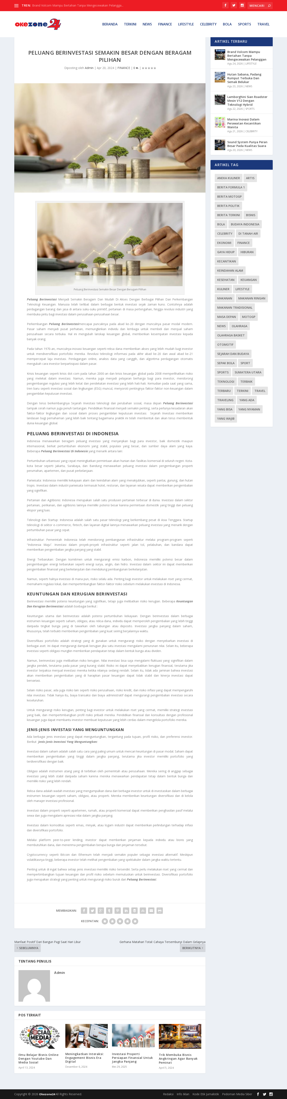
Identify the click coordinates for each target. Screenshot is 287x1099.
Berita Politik (228, 206)
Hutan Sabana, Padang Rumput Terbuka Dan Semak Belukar (244, 78)
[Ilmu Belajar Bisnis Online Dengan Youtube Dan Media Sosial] (39, 1036)
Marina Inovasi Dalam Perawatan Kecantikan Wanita (244, 123)
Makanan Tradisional (234, 307)
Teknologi (225, 382)
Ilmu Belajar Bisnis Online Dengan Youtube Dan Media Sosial (38, 1058)
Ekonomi (224, 243)
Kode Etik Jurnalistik (205, 1094)
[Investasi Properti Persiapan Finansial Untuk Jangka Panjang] (133, 1036)
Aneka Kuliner (228, 178)
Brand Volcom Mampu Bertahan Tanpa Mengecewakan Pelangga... (77, 5)
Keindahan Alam (230, 270)
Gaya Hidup (225, 252)
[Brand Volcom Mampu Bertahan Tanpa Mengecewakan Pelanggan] (220, 54)
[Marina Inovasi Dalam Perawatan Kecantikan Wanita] (220, 122)
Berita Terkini (228, 215)
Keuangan (249, 280)
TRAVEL (263, 24)
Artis (250, 178)
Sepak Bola (225, 363)
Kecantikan (226, 261)
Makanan (224, 298)
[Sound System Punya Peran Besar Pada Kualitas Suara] (220, 145)
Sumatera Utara (248, 372)
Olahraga (239, 326)
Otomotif (225, 344)
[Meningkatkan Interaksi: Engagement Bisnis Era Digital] (86, 1036)
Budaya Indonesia (245, 224)
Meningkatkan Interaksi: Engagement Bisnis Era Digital (84, 1057)
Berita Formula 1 (231, 187)
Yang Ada (247, 400)
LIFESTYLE (186, 24)
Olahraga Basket (231, 335)
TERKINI (130, 24)
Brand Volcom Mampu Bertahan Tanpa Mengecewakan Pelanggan (246, 55)
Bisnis (250, 215)
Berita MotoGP (229, 196)
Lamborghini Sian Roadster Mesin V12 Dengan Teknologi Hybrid (247, 100)
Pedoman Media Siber (237, 1094)
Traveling (225, 400)
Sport (245, 363)
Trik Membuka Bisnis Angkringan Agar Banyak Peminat (178, 1058)
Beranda (110, 24)
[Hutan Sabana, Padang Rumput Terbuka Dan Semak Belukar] (220, 77)
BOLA (227, 24)
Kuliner (223, 289)
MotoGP (248, 317)
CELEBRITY (208, 24)
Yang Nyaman (249, 409)
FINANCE (165, 24)
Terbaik (246, 382)
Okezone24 (47, 1094)
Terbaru (224, 391)
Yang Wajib (225, 419)
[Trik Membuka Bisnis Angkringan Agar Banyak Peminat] (180, 1036)
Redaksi (168, 1094)
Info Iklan (183, 1094)
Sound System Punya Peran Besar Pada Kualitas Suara (247, 144)
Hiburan (247, 252)
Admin (89, 68)
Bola (221, 224)
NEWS (147, 24)
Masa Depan (226, 317)
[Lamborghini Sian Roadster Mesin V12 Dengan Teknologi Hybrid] (220, 99)
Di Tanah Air (248, 233)
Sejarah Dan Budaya (233, 354)
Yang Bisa (224, 409)
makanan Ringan (251, 298)
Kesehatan (225, 280)
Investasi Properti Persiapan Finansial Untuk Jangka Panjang (132, 1057)
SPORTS (244, 24)
